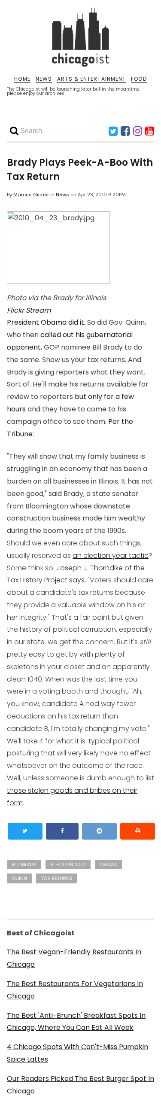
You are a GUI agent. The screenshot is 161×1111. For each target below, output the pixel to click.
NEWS (44, 79)
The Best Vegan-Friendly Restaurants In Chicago (74, 958)
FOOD (138, 79)
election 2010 (68, 864)
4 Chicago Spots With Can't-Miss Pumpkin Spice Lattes (77, 1053)
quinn (19, 878)
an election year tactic (111, 555)
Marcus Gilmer (31, 194)
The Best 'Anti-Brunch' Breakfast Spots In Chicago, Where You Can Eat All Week (76, 1022)
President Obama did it (45, 322)
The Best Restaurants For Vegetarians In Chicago (75, 990)
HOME (22, 79)
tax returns (57, 878)
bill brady (24, 864)
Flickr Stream (29, 310)
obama (108, 864)
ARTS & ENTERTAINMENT (91, 79)
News (62, 194)
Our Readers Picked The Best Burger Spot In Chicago (80, 1085)
